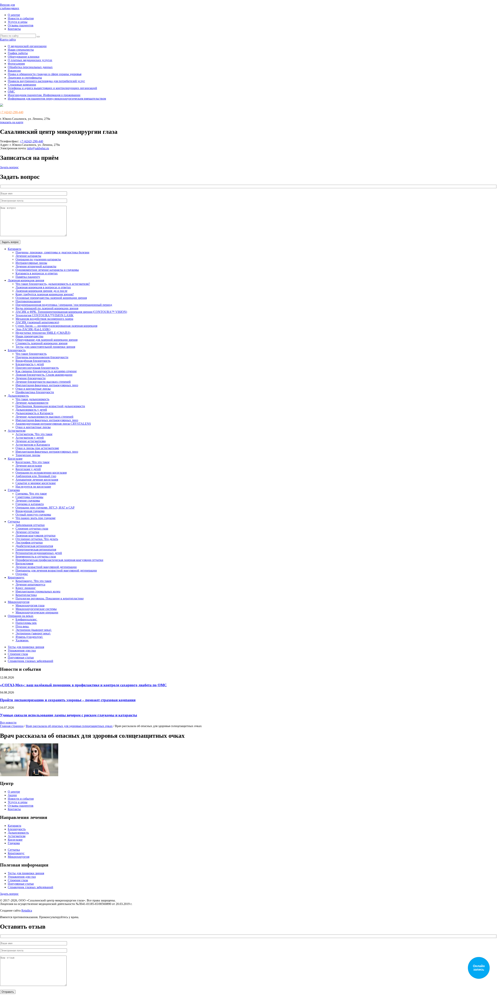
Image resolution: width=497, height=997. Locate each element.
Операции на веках (20, 616)
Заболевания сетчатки (30, 525)
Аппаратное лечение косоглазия (37, 479)
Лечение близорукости (31, 378)
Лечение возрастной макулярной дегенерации (46, 567)
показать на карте (11, 122)
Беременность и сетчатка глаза (36, 556)
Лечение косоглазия (29, 465)
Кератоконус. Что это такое (33, 581)
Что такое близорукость (31, 353)
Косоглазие (15, 458)
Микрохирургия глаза (30, 605)
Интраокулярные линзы (31, 262)
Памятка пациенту (28, 276)
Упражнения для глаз (22, 650)
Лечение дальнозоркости (32, 402)
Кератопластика (26, 595)
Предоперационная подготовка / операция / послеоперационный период (64, 304)
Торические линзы (28, 455)
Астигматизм (16, 430)
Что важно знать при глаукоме (36, 518)
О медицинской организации (27, 46)
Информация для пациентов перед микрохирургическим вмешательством (57, 98)
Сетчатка (14, 521)
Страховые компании (22, 84)
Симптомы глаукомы (29, 497)
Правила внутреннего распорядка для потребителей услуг (46, 81)
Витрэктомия (24, 563)
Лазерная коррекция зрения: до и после (41, 290)
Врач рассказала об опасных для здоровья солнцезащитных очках (69, 726)
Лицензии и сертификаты (25, 77)
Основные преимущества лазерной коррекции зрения (51, 297)
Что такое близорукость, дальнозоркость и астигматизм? (53, 283)
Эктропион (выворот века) (34, 630)
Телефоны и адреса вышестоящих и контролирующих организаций (52, 88)
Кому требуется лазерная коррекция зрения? (45, 294)
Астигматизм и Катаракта (33, 444)
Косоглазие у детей (28, 469)
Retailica (26, 910)
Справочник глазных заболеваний (30, 661)
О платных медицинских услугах (30, 60)
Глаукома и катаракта (30, 504)
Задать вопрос (9, 167)
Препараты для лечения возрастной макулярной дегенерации (56, 570)
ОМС (11, 91)
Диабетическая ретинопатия (34, 546)
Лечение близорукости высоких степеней (43, 381)
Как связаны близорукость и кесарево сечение (46, 371)
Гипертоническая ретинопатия (36, 549)
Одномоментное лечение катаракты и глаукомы (47, 269)
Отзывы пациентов (20, 25)
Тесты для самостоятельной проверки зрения (45, 346)
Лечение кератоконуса (30, 584)
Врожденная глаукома (30, 511)
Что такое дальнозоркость (32, 399)
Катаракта (14, 249)
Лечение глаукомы (28, 500)
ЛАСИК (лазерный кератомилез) (37, 322)
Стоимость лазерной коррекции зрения (41, 343)
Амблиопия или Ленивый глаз (36, 476)
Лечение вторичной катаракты (36, 266)
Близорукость (17, 350)
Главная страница (11, 726)
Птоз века (22, 626)
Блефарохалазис (26, 619)
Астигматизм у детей (30, 437)
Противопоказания (28, 301)
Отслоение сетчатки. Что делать (37, 539)
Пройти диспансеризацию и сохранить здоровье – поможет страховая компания (68, 700)
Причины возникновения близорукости (42, 357)
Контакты (14, 28)
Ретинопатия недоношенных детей (39, 553)
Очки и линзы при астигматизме (37, 448)
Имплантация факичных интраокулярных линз (47, 385)
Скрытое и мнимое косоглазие (36, 483)
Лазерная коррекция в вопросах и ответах (43, 287)
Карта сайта (8, 39)
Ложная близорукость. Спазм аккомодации (44, 374)
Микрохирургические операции (37, 612)
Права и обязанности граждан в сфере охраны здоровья (44, 74)
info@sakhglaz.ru (38, 148)
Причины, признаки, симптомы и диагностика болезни (52, 252)
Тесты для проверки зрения (26, 647)
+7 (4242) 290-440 (11, 112)
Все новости (8, 722)
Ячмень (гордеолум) (29, 637)
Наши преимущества (29, 336)
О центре (14, 15)
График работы (18, 53)
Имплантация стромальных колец (38, 591)
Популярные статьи (21, 657)
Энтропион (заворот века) (33, 633)
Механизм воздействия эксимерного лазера (44, 318)
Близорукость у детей (30, 364)
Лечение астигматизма (31, 441)
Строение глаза (18, 654)
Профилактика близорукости (35, 392)
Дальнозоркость (18, 395)
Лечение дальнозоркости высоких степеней (44, 416)
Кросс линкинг (26, 588)
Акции (12, 795)
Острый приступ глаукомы (33, 514)
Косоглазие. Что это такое (33, 462)
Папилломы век (26, 623)
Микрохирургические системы (36, 609)
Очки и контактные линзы (33, 388)
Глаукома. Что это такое (31, 493)
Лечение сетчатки (27, 532)
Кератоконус (16, 577)
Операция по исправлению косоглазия (41, 472)
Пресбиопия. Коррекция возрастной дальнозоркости (50, 406)
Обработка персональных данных (30, 67)
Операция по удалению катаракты (38, 259)
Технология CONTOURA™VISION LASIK (45, 315)
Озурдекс (22, 574)
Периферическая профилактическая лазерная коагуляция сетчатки (59, 560)
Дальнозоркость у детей (31, 409)
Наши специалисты (21, 49)
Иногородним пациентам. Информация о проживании (44, 95)
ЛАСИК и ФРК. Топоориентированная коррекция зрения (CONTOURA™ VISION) (71, 311)
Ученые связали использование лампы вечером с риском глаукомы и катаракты (68, 715)
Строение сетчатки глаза (32, 528)
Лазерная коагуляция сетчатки (36, 535)
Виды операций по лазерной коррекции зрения (47, 308)
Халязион (22, 640)
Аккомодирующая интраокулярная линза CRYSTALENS (53, 423)
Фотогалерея (16, 63)
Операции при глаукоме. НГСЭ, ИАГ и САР (45, 507)
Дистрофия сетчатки (29, 542)
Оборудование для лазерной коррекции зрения (46, 339)
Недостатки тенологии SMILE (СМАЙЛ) (43, 332)
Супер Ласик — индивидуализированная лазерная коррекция (56, 325)
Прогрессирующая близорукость (37, 367)
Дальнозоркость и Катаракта (34, 413)
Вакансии (14, 70)
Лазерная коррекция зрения (26, 280)
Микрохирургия (18, 602)
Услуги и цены (17, 21)
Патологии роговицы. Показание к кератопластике (50, 598)
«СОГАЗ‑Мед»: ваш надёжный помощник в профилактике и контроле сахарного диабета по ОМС (83, 685)
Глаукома (14, 490)
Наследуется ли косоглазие (33, 486)
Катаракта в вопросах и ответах (37, 273)
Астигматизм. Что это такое (34, 434)
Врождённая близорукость (33, 360)
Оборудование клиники (23, 56)
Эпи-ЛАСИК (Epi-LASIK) (33, 329)
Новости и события (21, 18)
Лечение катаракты (28, 256)
